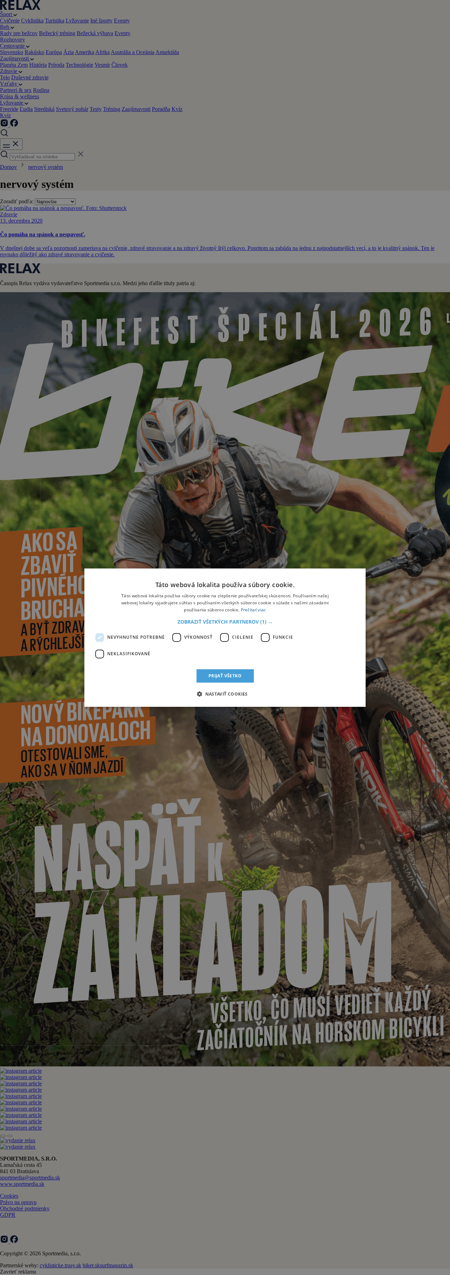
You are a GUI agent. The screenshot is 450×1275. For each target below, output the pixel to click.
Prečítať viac (253, 609)
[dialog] (225, 637)
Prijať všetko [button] (225, 675)
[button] (225, 621)
